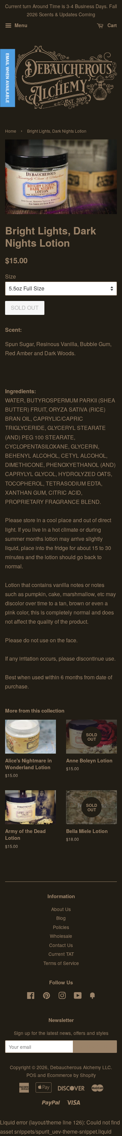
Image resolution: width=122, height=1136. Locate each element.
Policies (61, 927)
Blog (61, 917)
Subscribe (95, 1046)
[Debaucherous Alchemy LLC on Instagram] (62, 996)
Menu (20, 25)
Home (10, 131)
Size (10, 276)
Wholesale (61, 935)
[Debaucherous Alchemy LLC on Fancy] (92, 996)
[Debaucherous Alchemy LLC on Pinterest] (46, 996)
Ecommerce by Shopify (71, 1075)
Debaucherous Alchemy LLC (80, 1067)
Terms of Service (61, 963)
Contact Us (61, 945)
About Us (61, 909)
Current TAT (61, 953)
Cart (111, 25)
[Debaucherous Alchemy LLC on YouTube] (78, 996)
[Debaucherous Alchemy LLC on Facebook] (31, 996)
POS (31, 1075)
